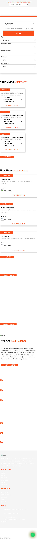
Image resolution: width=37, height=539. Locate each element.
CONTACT (4, 485)
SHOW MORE (7, 157)
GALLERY (4, 478)
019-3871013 (23, 509)
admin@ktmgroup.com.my (24, 2)
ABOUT (3, 475)
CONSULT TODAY (8, 275)
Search (18, 33)
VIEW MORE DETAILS (12, 105)
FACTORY (4, 497)
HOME (3, 473)
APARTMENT (5, 492)
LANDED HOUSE (6, 494)
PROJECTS (4, 480)
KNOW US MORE (9, 365)
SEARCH (3, 502)
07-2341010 (7, 509)
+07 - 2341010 (10, 2)
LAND (2, 499)
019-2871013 (15, 509)
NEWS (3, 482)
